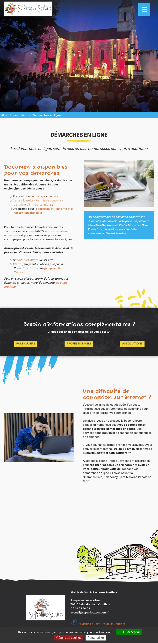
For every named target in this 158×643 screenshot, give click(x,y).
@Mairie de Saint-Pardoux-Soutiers (102, 624)
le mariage (38, 196)
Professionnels (78, 343)
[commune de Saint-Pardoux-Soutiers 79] (2, 115)
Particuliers (25, 343)
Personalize (95, 637)
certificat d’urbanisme (52, 209)
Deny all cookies (70, 637)
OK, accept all (130, 632)
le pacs (54, 196)
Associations (132, 343)
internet (23, 260)
